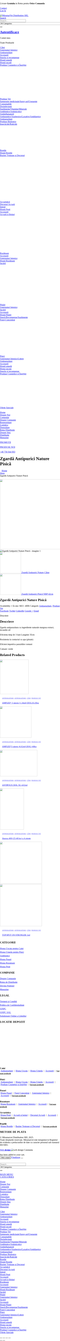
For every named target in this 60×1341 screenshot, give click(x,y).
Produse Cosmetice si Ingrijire (14, 1084)
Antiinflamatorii (7, 114)
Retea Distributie (7, 430)
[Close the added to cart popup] (22, 1158)
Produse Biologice (8, 121)
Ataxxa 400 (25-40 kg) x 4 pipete (16, 838)
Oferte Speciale (7, 407)
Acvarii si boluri (20, 1115)
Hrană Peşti (5, 209)
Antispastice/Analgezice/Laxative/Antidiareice (20, 116)
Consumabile (6, 104)
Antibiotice (5, 956)
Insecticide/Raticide (8, 124)
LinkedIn (20, 611)
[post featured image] (14, 693)
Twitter (12, 611)
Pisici (2, 356)
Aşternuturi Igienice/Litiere (12, 359)
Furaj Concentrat (22, 1093)
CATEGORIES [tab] (7, 1177)
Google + (29, 611)
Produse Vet (5, 99)
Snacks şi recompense (9, 371)
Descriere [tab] (4, 616)
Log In (3, 11)
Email (36, 611)
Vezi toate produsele (37, 1085)
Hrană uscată (5, 62)
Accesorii (4, 55)
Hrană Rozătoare (7, 261)
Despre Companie (8, 420)
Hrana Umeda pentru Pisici (12, 952)
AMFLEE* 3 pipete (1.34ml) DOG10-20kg (20, 703)
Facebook (4, 611)
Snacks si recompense (9, 57)
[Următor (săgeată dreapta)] (4, 1340)
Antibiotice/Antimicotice (11, 111)
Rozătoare (4, 253)
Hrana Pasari (5, 959)
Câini (2, 47)
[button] (3, 18)
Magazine (4, 437)
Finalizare (15, 1157)
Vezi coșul (5, 1157)
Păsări (2, 305)
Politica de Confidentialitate (12, 1005)
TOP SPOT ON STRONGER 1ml (16, 935)
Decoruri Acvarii (7, 204)
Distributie (4, 435)
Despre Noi (5, 415)
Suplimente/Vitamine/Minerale (13, 109)
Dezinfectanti (6, 106)
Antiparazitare (6, 52)
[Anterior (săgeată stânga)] (1, 1340)
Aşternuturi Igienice (8, 50)
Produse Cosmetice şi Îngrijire (13, 65)
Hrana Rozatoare (7, 963)
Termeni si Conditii (8, 1001)
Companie (4, 417)
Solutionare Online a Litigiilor (13, 1016)
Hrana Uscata (22, 1071)
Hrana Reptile (7, 1126)
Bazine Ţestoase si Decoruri (12, 155)
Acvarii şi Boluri (7, 214)
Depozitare (5, 427)
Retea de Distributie (8, 982)
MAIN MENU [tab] (6, 1174)
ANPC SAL (5, 1012)
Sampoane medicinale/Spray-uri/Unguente (18, 101)
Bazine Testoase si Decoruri (27, 1126)
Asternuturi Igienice (40, 1093)
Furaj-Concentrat (7, 320)
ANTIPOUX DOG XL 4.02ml (14, 785)
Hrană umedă (6, 60)
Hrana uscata (5, 369)
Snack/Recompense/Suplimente (14, 317)
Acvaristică (5, 202)
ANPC (3, 1009)
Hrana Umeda (36, 1071)
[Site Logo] (14, 15)
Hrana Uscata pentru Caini (11, 948)
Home (2, 412)
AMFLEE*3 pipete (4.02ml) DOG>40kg (19, 746)
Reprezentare (6, 422)
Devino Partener (7, 986)
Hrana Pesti (5, 966)
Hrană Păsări (5, 315)
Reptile (3, 150)
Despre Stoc (5, 432)
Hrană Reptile (6, 153)
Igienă (2, 207)
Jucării (3, 263)
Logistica (4, 425)
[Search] (1, 26)
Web (5, 1150)
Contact (3, 8)
